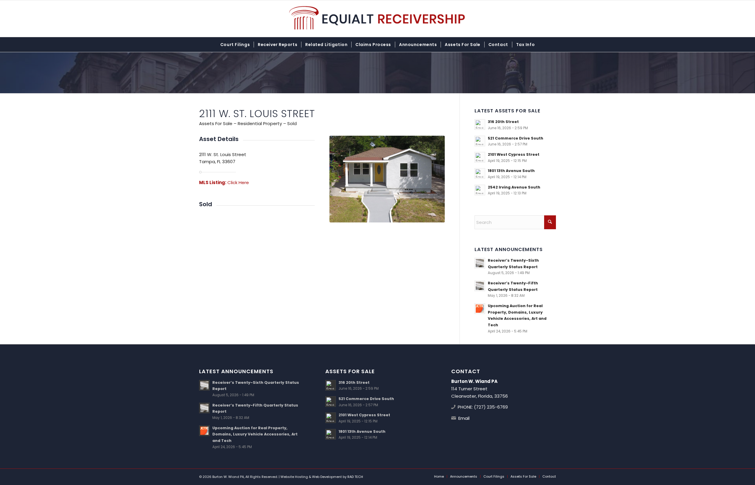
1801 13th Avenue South (511, 170)
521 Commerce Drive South (515, 138)
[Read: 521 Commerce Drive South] (480, 141)
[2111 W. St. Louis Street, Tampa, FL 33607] (387, 179)
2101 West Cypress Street (513, 154)
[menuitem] (235, 44)
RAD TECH (355, 476)
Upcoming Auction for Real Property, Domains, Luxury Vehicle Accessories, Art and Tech (255, 434)
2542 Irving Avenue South (514, 187)
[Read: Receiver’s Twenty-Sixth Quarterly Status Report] (480, 263)
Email (464, 418)
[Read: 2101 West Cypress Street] (480, 157)
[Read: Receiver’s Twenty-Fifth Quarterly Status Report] (480, 286)
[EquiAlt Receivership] (377, 18)
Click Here (238, 182)
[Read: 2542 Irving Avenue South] (480, 190)
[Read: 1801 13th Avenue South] (480, 173)
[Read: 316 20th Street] (480, 124)
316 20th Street (503, 121)
